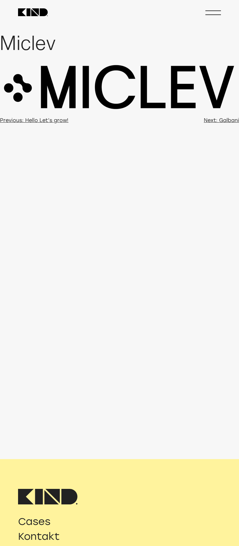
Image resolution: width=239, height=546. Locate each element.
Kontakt (39, 536)
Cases (34, 521)
